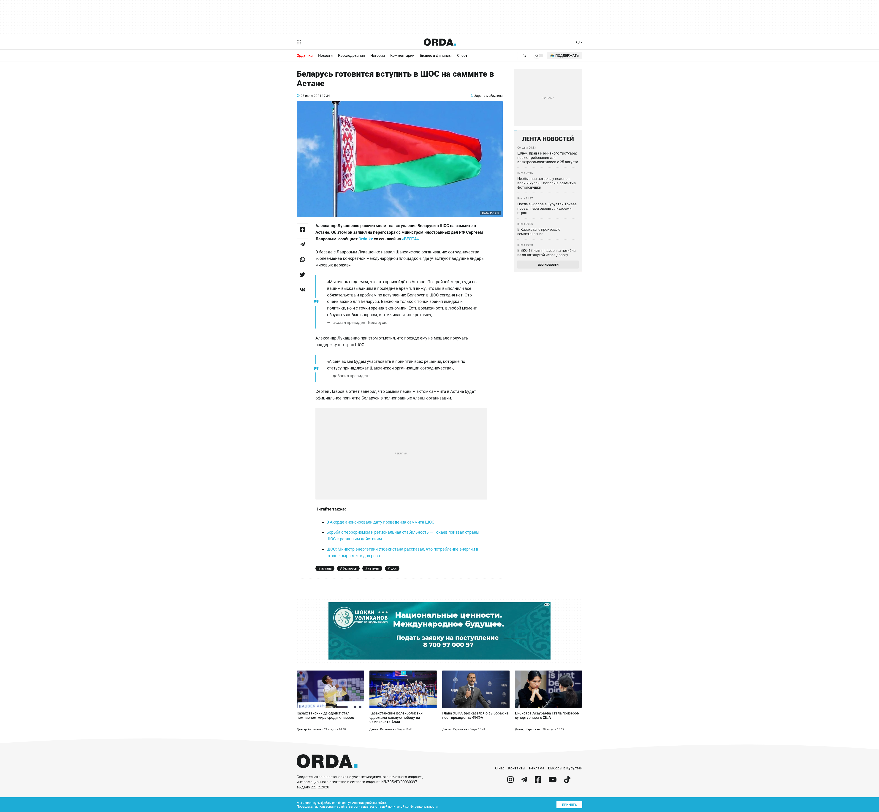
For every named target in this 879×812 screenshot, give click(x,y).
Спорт (462, 55)
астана (326, 568)
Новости (325, 55)
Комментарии (402, 55)
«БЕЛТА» (410, 238)
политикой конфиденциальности (413, 806)
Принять (569, 805)
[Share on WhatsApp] (302, 259)
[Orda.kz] (327, 772)
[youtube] (553, 781)
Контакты (516, 768)
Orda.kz (365, 238)
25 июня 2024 (311, 96)
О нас (500, 768)
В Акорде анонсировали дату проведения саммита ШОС (380, 522)
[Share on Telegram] (302, 244)
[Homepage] (440, 42)
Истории (377, 55)
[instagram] (510, 781)
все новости (548, 264)
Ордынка (305, 55)
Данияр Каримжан (309, 729)
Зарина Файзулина (488, 96)
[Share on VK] (302, 289)
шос (394, 568)
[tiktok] (567, 781)
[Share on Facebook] (302, 229)
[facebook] (538, 781)
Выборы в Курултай (565, 768)
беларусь (350, 568)
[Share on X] (302, 274)
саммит (374, 568)
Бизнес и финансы (436, 55)
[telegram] (524, 781)
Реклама (536, 768)
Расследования (351, 55)
